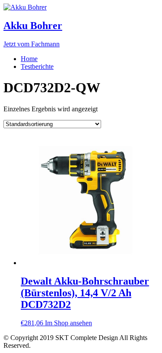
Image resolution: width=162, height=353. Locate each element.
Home (29, 58)
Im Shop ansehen (68, 323)
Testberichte (37, 66)
